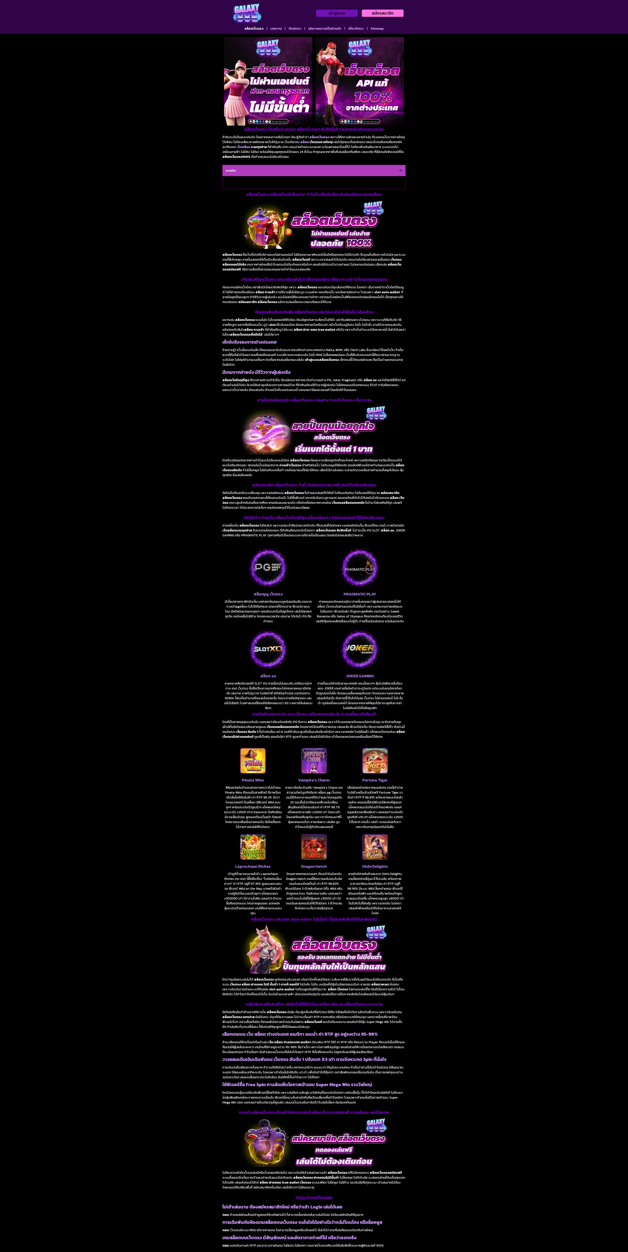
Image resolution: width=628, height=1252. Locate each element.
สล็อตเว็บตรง (253, 28)
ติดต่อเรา (295, 28)
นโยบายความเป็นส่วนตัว (324, 28)
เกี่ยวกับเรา (356, 28)
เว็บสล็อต (243, 146)
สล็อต (304, 141)
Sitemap (377, 28)
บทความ (276, 28)
